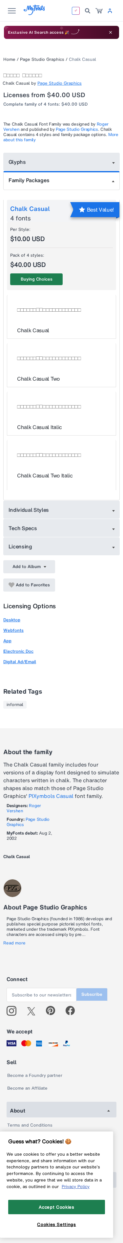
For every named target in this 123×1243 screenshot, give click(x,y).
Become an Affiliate (27, 1088)
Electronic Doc (18, 651)
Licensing (20, 546)
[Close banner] (110, 32)
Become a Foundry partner (34, 1075)
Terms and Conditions (29, 1125)
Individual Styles (29, 510)
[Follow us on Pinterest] (53, 1011)
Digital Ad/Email (19, 662)
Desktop (11, 620)
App (7, 641)
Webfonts (13, 630)
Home (9, 59)
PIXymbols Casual (51, 796)
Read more (14, 943)
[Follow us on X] (33, 1011)
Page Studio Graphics (42, 59)
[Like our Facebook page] (73, 1011)
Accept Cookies (56, 1207)
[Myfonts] (35, 13)
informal (15, 704)
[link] (99, 10)
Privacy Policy (76, 1186)
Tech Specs (23, 528)
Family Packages (29, 180)
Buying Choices (36, 279)
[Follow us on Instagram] (14, 1011)
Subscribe (91, 994)
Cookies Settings (56, 1224)
